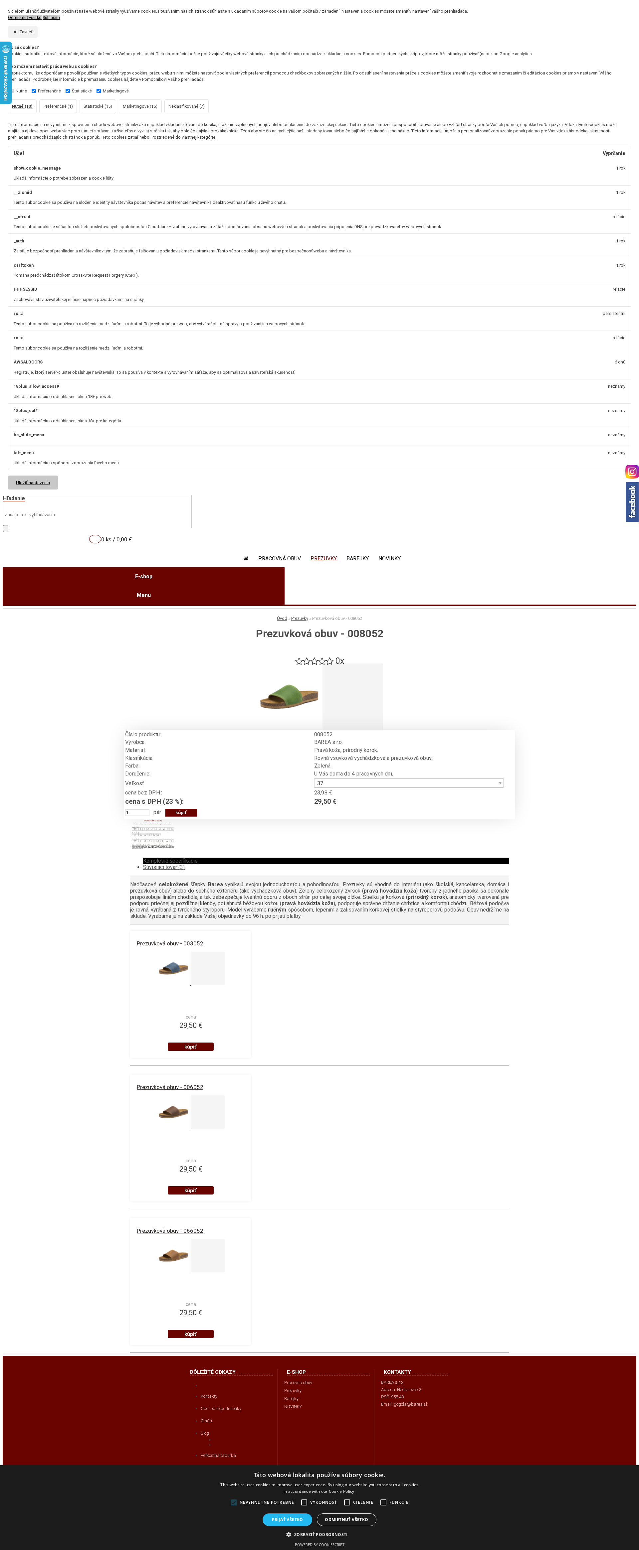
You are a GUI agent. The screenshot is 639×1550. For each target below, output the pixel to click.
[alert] (319, 1507)
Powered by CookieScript (319, 1544)
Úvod (282, 618)
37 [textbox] (320, 783)
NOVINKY (389, 558)
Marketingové (116, 90)
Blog (205, 1433)
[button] (319, 1534)
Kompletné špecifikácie (170, 861)
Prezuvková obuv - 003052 (170, 943)
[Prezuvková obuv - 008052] (289, 728)
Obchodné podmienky (221, 1408)
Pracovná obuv (279, 558)
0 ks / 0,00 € (116, 539)
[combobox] (409, 783)
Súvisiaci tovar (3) (164, 867)
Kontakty (209, 1396)
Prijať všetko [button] (287, 1519)
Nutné (21, 90)
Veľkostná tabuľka (218, 1455)
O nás (206, 1420)
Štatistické (82, 90)
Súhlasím (51, 17)
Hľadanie (14, 498)
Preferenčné (49, 90)
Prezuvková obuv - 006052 (170, 1087)
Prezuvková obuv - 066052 (170, 1230)
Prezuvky (324, 558)
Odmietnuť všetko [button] (346, 1519)
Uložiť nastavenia (33, 482)
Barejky (357, 558)
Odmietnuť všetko (25, 17)
